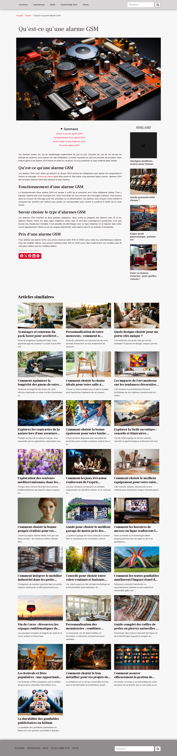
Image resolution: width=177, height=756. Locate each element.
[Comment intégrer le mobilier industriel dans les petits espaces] (40, 559)
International (38, 4)
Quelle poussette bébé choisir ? (142, 199)
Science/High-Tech (69, 4)
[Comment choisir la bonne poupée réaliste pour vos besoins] (40, 510)
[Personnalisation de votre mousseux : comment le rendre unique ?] (88, 315)
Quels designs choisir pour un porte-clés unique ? (136, 334)
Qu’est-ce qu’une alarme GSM (69, 133)
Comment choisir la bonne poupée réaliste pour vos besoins (37, 531)
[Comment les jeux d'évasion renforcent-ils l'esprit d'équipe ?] (88, 461)
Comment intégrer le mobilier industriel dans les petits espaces (40, 580)
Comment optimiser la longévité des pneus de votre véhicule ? (38, 385)
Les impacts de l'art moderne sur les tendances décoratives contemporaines (135, 385)
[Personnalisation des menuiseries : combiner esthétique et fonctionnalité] (88, 608)
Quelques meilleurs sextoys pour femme (141, 162)
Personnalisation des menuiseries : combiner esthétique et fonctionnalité (86, 628)
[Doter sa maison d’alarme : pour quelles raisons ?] (143, 257)
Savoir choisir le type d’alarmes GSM (69, 141)
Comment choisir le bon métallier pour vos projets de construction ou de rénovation (88, 677)
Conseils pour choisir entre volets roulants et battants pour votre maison (86, 580)
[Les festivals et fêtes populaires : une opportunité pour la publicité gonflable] (40, 656)
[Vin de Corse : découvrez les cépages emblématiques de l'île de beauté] (40, 608)
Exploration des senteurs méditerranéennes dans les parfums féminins (38, 482)
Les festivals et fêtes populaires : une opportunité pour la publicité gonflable (39, 677)
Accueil (19, 15)
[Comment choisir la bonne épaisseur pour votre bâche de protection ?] (88, 412)
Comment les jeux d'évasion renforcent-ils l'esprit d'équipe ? (86, 482)
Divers (86, 4)
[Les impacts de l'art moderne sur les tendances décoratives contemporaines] (136, 364)
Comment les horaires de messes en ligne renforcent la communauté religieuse (135, 531)
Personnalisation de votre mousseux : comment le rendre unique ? (85, 336)
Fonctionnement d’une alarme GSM (69, 137)
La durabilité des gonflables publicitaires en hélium (38, 721)
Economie (23, 4)
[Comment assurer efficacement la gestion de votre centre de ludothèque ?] (136, 656)
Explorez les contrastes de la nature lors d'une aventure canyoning (39, 433)
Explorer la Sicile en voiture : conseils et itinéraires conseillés (135, 433)
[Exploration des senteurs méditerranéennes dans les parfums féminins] (40, 461)
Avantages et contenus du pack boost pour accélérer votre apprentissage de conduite (37, 338)
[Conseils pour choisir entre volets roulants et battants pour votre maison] (88, 559)
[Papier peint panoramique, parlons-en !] (143, 217)
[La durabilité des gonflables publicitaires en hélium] (40, 702)
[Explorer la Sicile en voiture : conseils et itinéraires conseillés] (136, 412)
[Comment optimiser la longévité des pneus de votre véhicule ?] (40, 364)
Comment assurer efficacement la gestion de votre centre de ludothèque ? (135, 677)
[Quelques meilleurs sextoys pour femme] (143, 145)
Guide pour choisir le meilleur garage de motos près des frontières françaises (88, 531)
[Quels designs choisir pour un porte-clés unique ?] (136, 315)
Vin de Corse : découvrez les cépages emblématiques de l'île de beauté (38, 628)
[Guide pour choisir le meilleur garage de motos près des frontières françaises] (88, 510)
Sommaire (71, 129)
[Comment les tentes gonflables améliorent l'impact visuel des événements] (136, 559)
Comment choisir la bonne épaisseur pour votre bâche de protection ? (88, 433)
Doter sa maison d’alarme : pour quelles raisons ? (143, 276)
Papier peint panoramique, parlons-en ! (143, 236)
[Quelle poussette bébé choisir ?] (143, 181)
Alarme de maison (45, 176)
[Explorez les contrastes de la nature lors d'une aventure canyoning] (40, 412)
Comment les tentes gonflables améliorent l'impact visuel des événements (136, 580)
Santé (52, 4)
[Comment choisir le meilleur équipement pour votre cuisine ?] (136, 461)
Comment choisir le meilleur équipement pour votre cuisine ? (136, 482)
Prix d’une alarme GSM (69, 145)
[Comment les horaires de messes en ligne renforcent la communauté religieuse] (136, 510)
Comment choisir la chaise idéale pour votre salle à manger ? (85, 385)
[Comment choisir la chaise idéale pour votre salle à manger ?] (88, 364)
